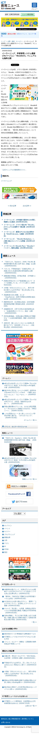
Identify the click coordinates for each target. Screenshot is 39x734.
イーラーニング (6, 181)
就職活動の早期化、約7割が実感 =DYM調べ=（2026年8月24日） (20, 277)
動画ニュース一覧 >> (29, 479)
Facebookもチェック (19, 494)
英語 (5, 552)
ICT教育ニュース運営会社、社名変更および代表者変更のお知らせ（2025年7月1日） (20, 702)
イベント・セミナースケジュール (15, 426)
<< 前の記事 (12, 206)
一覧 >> (34, 622)
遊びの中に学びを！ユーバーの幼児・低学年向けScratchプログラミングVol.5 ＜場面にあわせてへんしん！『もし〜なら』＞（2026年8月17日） (20, 393)
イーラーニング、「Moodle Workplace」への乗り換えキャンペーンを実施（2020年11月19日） (19, 241)
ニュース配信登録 (27, 14)
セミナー (7, 531)
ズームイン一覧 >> (30, 420)
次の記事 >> (27, 206)
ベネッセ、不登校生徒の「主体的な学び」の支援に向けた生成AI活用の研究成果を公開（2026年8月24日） (19, 271)
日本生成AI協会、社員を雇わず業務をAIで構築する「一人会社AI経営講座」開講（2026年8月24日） (19, 318)
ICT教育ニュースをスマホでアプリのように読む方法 (20, 638)
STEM (6, 549)
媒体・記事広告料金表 (12, 14)
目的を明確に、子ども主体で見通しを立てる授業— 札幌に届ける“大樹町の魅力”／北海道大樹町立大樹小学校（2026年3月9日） (20, 617)
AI (5, 546)
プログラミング (9, 534)
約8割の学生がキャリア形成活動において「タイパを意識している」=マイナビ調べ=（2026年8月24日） (19, 283)
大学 (5, 540)
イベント (7, 528)
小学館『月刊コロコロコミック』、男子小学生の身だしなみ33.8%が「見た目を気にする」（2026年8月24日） (19, 290)
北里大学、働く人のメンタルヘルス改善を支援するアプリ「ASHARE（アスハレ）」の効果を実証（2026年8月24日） (19, 325)
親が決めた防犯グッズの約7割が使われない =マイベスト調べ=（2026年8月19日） (20, 688)
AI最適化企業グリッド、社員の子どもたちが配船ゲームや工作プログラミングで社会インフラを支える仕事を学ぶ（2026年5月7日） (20, 591)
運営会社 (4, 719)
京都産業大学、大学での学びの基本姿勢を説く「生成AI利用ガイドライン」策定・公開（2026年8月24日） (19, 311)
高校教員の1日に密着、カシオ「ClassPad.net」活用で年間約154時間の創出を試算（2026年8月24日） (19, 297)
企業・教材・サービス (15, 41)
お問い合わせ (5, 722)
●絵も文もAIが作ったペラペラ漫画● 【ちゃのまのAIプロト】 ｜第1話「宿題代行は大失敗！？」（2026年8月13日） (20, 401)
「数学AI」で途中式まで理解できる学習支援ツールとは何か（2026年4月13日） (20, 597)
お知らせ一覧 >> (31, 706)
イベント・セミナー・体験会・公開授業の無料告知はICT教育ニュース (20, 643)
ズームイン (6, 378)
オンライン (8, 525)
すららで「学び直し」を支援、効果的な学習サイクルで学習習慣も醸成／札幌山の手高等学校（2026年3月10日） (20, 610)
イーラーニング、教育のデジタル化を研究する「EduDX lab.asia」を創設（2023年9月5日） (19, 234)
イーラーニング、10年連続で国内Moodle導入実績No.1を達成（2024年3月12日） (19, 221)
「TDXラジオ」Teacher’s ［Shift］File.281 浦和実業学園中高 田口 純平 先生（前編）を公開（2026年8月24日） (19, 264)
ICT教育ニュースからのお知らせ (15, 696)
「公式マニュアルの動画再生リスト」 (14, 170)
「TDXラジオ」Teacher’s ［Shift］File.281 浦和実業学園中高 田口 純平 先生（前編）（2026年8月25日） (20, 440)
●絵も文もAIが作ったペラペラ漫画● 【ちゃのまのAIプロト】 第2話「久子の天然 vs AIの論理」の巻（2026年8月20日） (20, 385)
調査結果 (7, 537)
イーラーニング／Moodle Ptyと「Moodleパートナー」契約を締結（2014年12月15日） (19, 247)
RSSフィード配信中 (19, 486)
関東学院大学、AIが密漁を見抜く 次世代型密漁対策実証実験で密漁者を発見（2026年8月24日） (19, 304)
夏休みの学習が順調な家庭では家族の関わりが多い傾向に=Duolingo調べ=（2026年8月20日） (20, 681)
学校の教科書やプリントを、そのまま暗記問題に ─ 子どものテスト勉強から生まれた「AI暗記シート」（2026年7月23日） (20, 408)
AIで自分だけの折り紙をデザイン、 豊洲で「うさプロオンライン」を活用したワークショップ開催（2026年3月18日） (20, 603)
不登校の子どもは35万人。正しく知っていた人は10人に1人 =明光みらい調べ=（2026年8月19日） (20, 665)
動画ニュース (7, 433)
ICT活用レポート (8, 584)
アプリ (6, 543)
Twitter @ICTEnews (19, 501)
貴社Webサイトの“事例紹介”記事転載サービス (20, 634)
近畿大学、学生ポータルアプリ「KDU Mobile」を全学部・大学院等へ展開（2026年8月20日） (20, 657)
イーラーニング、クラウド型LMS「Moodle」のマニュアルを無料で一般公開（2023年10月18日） (19, 227)
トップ (3, 41)
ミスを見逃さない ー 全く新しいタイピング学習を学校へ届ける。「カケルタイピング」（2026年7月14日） (19, 415)
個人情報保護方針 (14, 719)
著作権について (27, 719)
